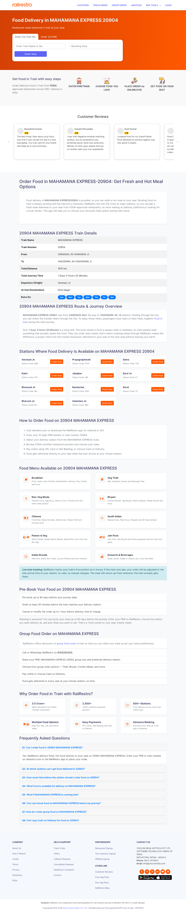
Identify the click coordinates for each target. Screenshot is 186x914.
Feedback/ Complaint (64, 869)
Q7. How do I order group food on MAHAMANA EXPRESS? (54, 811)
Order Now (31, 54)
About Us (16, 848)
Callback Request (62, 859)
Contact (57, 875)
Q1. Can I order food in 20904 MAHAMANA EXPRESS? (52, 747)
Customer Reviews (104, 872)
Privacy (15, 869)
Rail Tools (152, 5)
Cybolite (95, 911)
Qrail (102, 911)
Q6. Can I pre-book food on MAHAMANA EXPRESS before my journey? (61, 803)
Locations (83, 5)
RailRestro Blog (102, 888)
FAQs (14, 880)
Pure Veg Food (102, 877)
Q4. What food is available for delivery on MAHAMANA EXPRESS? (58, 786)
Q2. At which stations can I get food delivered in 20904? (53, 768)
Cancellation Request (64, 864)
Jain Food (136, 5)
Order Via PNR (49, 36)
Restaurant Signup (104, 848)
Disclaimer (17, 875)
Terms (15, 864)
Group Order (119, 5)
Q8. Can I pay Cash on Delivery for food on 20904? (50, 820)
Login (168, 5)
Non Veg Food (102, 882)
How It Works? (19, 853)
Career (15, 859)
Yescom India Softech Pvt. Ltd (75, 908)
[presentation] (8, 141)
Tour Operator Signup (105, 853)
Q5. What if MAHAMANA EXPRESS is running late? (50, 794)
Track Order (100, 5)
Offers (57, 853)
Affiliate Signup (102, 859)
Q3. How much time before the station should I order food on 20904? (60, 777)
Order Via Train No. (25, 36)
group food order (66, 643)
